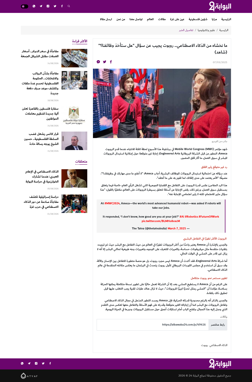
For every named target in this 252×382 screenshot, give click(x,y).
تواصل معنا (136, 19)
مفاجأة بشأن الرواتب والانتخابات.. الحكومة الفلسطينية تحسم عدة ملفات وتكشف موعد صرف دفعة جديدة (40, 83)
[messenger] (98, 62)
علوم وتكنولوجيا (206, 30)
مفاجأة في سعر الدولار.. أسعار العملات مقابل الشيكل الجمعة (39, 54)
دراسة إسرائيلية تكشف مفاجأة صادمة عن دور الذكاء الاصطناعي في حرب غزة (41, 202)
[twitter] (55, 6)
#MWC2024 (112, 203)
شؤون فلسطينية (198, 19)
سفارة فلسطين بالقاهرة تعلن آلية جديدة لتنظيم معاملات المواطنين (40, 113)
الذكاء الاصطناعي (218, 345)
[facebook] (62, 6)
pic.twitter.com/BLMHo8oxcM (161, 221)
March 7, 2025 (177, 228)
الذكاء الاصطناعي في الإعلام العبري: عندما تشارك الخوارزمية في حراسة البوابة (41, 176)
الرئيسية (226, 19)
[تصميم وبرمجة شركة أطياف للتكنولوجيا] (29, 375)
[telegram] (41, 6)
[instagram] (48, 6)
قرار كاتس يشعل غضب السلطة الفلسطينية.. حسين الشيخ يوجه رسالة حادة (41, 139)
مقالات (162, 19)
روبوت (204, 345)
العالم (150, 19)
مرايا (214, 19)
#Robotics (191, 216)
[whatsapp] (34, 6)
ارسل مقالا (106, 19)
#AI (182, 216)
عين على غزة (177, 19)
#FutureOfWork (209, 216)
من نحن (120, 19)
